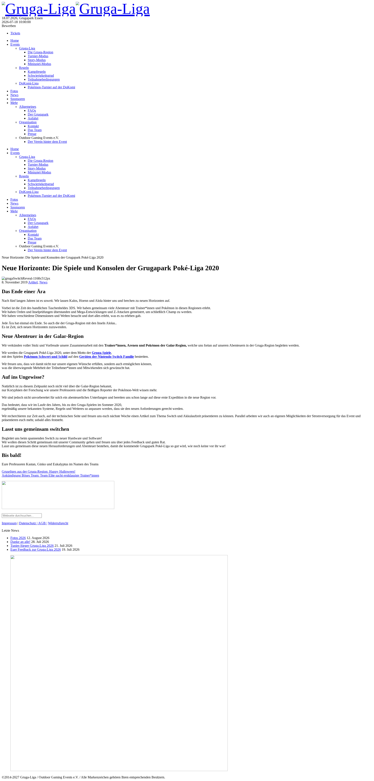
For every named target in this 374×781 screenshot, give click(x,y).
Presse (32, 134)
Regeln (24, 68)
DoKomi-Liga (29, 83)
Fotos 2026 (18, 538)
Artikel (33, 282)
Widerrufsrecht (58, 523)
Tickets (15, 33)
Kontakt (33, 126)
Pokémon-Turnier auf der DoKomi (51, 87)
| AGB (41, 523)
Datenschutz (28, 523)
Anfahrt (33, 118)
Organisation (28, 122)
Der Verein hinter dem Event (47, 141)
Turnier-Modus (38, 56)
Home (14, 40)
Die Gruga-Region (40, 52)
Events (15, 44)
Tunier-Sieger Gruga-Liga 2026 (32, 545)
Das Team (35, 130)
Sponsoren (17, 99)
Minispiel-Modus (39, 64)
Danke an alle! (20, 542)
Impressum (9, 523)
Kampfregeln (37, 71)
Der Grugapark (38, 114)
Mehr (14, 103)
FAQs (32, 110)
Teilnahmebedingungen (44, 79)
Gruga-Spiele (101, 353)
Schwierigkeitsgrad (41, 75)
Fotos (14, 91)
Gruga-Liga (27, 48)
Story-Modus (37, 60)
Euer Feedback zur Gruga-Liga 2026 (35, 549)
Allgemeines (27, 106)
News (14, 95)
